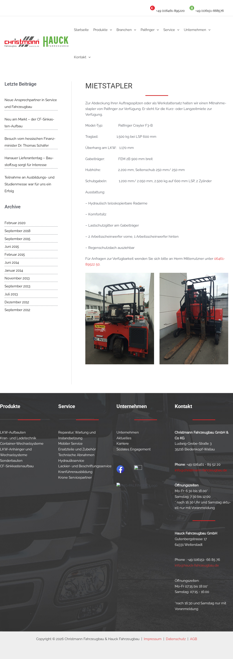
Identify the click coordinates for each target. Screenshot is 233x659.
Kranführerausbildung (75, 472)
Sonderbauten (11, 461)
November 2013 (17, 278)
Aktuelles (123, 438)
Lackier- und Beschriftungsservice (84, 466)
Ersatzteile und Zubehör (77, 449)
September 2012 (17, 310)
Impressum (153, 639)
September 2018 (17, 231)
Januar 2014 (14, 270)
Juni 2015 (12, 247)
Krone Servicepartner (75, 477)
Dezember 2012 (17, 302)
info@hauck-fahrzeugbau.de (197, 565)
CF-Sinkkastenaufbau (17, 466)
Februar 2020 (15, 223)
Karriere (122, 444)
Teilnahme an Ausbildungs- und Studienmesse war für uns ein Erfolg (29, 184)
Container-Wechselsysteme (21, 444)
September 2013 (17, 286)
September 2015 (17, 239)
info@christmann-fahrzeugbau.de (201, 470)
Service (169, 30)
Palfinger (147, 30)
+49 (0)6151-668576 (209, 11)
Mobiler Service (70, 444)
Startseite (81, 30)
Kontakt (80, 57)
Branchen (124, 30)
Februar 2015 (15, 255)
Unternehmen (195, 30)
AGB (193, 639)
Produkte (100, 30)
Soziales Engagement (133, 449)
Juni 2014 (12, 263)
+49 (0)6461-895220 (170, 11)
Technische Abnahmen (76, 455)
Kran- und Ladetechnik (18, 438)
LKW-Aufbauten (13, 432)
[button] (110, 29)
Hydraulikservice (71, 461)
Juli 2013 (11, 294)
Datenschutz (176, 639)
